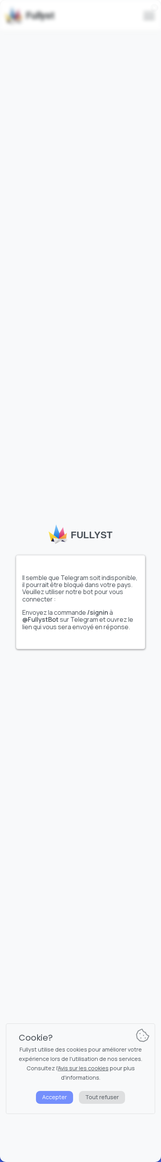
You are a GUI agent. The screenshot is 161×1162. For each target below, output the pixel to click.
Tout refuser (102, 1097)
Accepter (54, 1097)
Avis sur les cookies (83, 1068)
